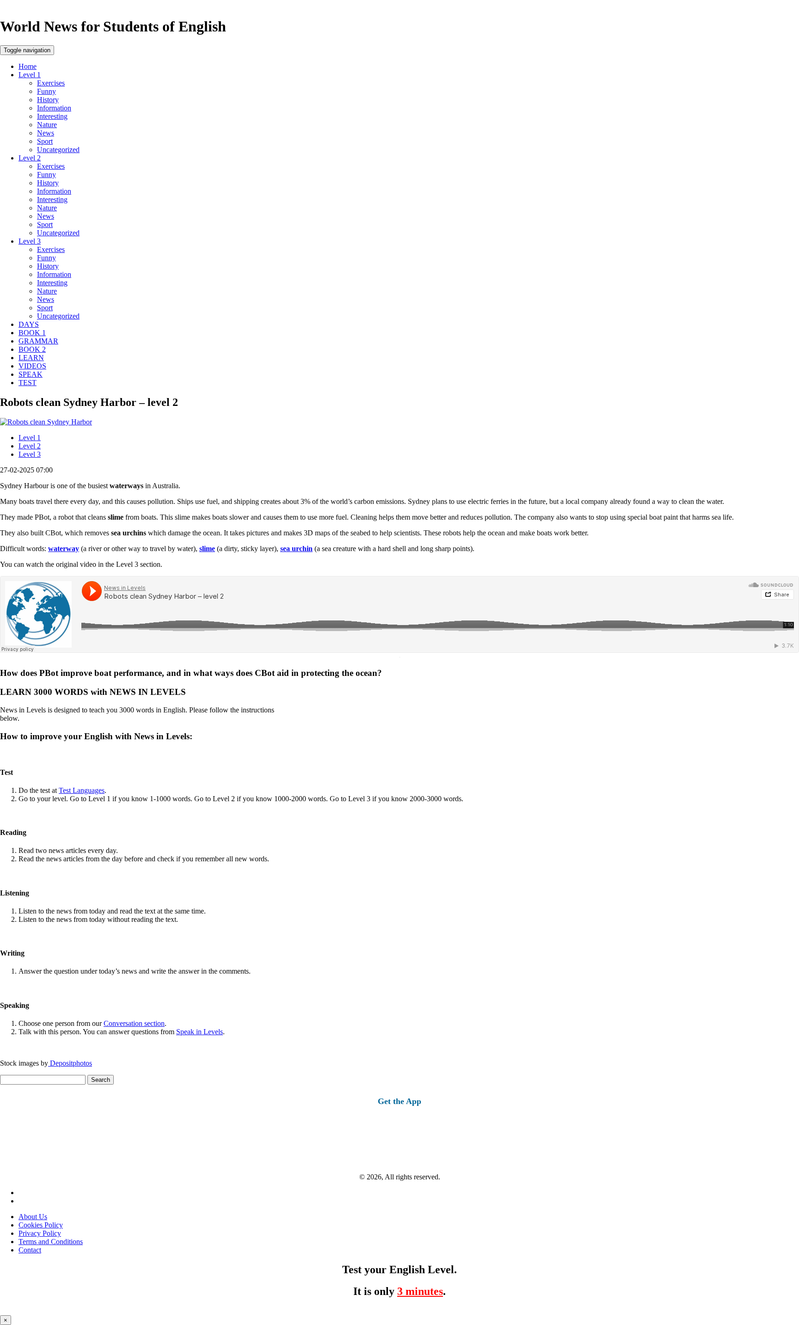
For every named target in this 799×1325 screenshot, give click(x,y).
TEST (27, 382)
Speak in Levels (199, 1032)
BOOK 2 (32, 349)
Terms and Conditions (50, 1241)
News (45, 133)
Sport (45, 141)
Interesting (52, 116)
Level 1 (29, 75)
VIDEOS (32, 366)
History (48, 100)
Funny (46, 91)
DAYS (28, 324)
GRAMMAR (38, 341)
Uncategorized (58, 149)
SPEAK (30, 374)
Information (54, 108)
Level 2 (29, 158)
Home (27, 66)
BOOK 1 (32, 333)
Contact (29, 1250)
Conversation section (134, 1023)
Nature (47, 125)
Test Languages (81, 790)
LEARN (31, 358)
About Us (32, 1217)
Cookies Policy (40, 1225)
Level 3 (29, 241)
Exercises (51, 83)
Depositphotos (70, 1063)
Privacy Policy (39, 1233)
